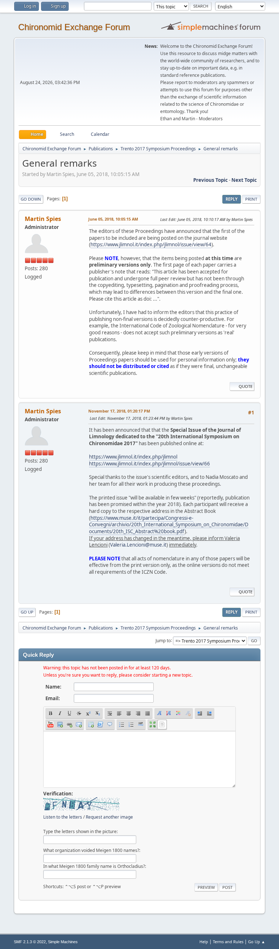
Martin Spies (43, 219)
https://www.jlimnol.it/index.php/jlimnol (133, 456)
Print (251, 199)
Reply (232, 199)
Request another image (109, 817)
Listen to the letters (62, 817)
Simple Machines (63, 942)
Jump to (163, 640)
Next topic (244, 180)
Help (203, 941)
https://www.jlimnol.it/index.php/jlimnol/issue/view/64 (150, 244)
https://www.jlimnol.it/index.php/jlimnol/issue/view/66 (149, 463)
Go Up (27, 612)
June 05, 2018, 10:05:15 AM (113, 219)
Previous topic (210, 180)
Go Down (31, 199)
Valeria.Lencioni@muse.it (138, 545)
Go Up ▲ (256, 941)
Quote (245, 386)
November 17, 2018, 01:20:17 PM (119, 411)
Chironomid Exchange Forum (74, 27)
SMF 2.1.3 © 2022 (30, 942)
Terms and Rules (228, 941)
